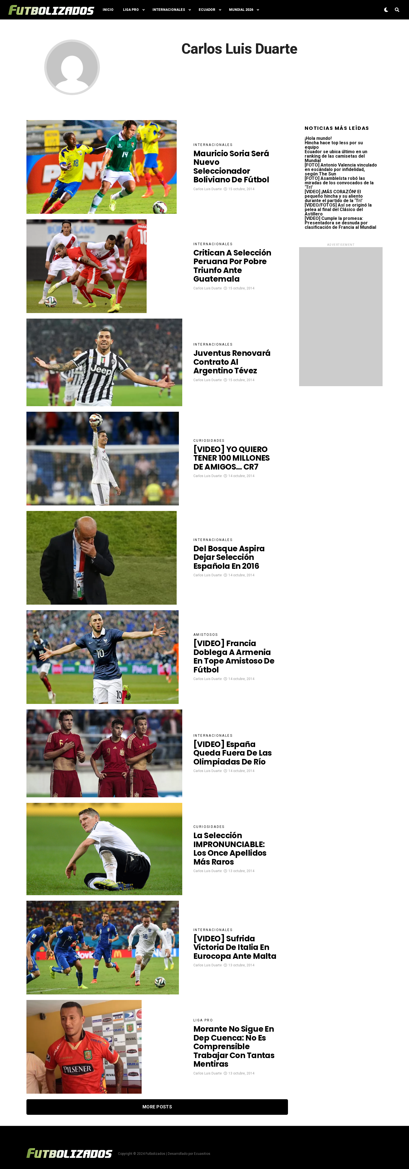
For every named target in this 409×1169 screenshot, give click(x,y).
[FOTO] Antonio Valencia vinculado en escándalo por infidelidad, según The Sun (341, 169)
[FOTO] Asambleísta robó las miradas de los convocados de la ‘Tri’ (339, 183)
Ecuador (207, 10)
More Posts (157, 1107)
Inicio (108, 10)
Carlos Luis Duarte (207, 189)
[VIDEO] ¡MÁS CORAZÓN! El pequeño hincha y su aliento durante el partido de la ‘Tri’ (334, 196)
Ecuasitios (202, 1154)
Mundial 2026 (241, 10)
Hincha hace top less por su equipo (334, 145)
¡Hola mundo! (318, 138)
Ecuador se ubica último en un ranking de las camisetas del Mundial (336, 156)
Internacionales (168, 10)
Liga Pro (131, 10)
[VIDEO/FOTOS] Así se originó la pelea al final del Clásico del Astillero (338, 209)
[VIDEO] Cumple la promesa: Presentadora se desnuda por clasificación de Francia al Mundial (340, 223)
